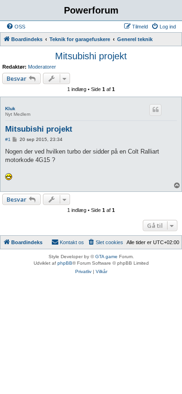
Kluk (10, 108)
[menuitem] (15, 26)
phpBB (64, 263)
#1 (8, 139)
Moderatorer (42, 67)
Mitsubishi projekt (91, 56)
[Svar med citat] (155, 109)
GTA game (106, 256)
